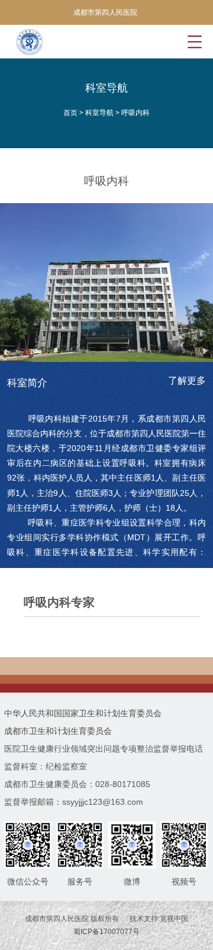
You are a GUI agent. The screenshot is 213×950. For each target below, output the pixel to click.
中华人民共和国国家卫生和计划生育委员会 (83, 713)
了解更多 (187, 381)
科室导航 (99, 113)
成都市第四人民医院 (105, 12)
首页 (70, 113)
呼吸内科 (135, 113)
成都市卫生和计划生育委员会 (58, 731)
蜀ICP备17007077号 (106, 932)
